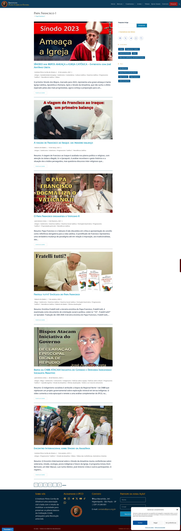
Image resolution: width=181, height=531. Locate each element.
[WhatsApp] (65, 502)
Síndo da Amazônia (124, 81)
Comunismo (58, 381)
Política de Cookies (149, 527)
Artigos (37, 75)
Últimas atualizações (74, 304)
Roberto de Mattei (61, 304)
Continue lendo (41, 93)
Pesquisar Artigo (123, 22)
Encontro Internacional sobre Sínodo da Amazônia (62, 448)
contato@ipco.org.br (107, 509)
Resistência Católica (47, 77)
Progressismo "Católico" (64, 150)
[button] (177, 510)
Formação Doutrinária (85, 224)
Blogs (36, 302)
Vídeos (57, 77)
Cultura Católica (81, 75)
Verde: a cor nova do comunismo (92, 383)
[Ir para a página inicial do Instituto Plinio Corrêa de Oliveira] (76, 511)
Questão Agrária (46, 383)
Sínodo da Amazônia (59, 383)
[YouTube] (80, 498)
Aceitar (140, 523)
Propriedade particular (48, 226)
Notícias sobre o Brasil (95, 381)
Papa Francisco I (40, 16)
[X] (77, 498)
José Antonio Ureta (40, 221)
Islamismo (52, 150)
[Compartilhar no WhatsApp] (136, 38)
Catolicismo (61, 75)
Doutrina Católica (92, 75)
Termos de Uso (124, 529)
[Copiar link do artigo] (141, 38)
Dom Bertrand (123, 68)
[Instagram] (69, 498)
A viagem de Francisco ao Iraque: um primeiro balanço (63, 142)
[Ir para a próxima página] (64, 485)
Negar (156, 523)
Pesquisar (141, 25)
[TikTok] (84, 498)
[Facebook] (65, 498)
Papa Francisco (123, 76)
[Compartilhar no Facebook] (120, 38)
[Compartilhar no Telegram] (131, 38)
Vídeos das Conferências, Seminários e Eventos (92, 456)
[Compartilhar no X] (125, 38)
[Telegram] (73, 498)
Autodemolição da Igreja (48, 75)
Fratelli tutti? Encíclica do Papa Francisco (57, 294)
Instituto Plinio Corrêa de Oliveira (45, 72)
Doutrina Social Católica (68, 224)
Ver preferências (171, 523)
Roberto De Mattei (40, 147)
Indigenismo (67, 381)
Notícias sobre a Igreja (79, 381)
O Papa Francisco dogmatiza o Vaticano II (56, 216)
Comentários (70, 75)
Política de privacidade (160, 527)
